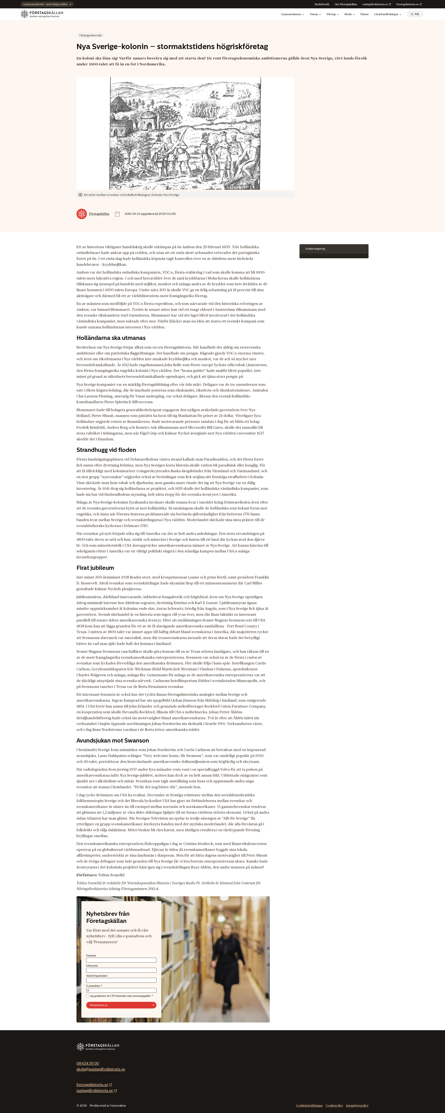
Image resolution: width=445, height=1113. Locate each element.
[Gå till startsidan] (42, 14)
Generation (118, 1105)
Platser (364, 14)
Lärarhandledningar (386, 14)
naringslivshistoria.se (375, 4)
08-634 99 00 (87, 1063)
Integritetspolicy (357, 1105)
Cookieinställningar (309, 1105)
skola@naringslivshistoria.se (100, 1069)
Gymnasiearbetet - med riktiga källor (45, 4)
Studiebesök (322, 4)
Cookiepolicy (334, 1105)
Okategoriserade (90, 35)
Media (348, 14)
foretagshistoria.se (408, 4)
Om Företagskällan (346, 4)
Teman (314, 14)
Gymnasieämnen (291, 14)
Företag (331, 14)
